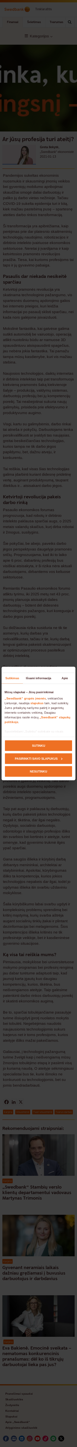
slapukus (37, 703)
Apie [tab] (65, 678)
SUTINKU (38, 745)
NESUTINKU (38, 771)
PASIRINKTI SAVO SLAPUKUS (36, 758)
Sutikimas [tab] (12, 678)
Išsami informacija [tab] (38, 678)
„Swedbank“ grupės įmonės (25, 698)
